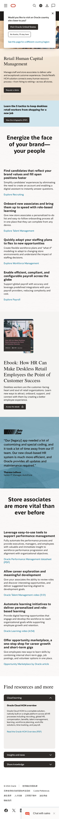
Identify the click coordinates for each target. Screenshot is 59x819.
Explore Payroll (12, 299)
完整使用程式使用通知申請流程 (17, 790)
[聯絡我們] (53, 5)
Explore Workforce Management (21, 263)
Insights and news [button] (16, 755)
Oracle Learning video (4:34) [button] (19, 630)
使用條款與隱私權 (29, 786)
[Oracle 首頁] (13, 5)
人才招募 (18, 795)
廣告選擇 (7, 795)
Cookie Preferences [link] (41, 790)
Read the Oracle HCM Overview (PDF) (24, 731)
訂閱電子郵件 (31, 795)
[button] (6, 5)
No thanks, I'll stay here (19, 34)
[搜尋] (34, 5)
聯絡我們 (7, 800)
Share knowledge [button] (15, 764)
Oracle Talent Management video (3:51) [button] (25, 594)
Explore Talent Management (19, 230)
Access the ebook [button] (13, 407)
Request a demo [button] (12, 90)
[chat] (27, 813)
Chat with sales (41, 813)
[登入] (47, 5)
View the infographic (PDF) (16, 120)
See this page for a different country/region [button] (28, 41)
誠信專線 (43, 795)
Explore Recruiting (14, 194)
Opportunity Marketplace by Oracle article (26, 663)
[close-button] (54, 813)
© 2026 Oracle (10, 786)
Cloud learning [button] (14, 697)
